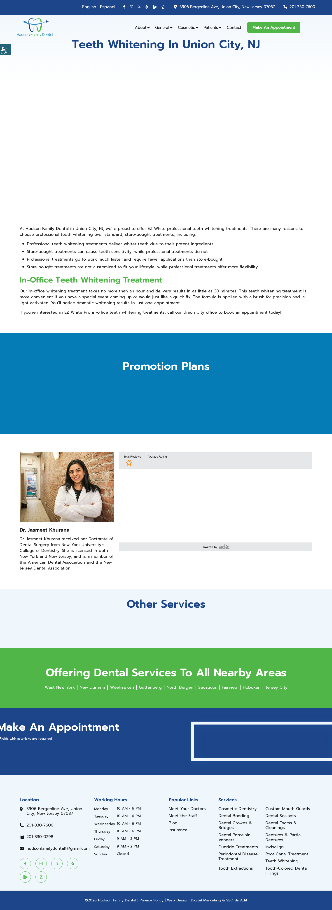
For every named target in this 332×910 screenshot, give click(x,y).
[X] (139, 7)
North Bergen (180, 687)
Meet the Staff (183, 815)
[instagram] (131, 7)
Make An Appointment (274, 27)
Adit (243, 900)
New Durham (92, 687)
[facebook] (124, 7)
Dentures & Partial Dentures (283, 837)
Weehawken (122, 687)
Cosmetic (186, 27)
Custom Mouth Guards (287, 808)
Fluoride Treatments (238, 847)
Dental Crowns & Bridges (235, 825)
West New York (60, 687)
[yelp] (146, 7)
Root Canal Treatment (286, 854)
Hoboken (252, 687)
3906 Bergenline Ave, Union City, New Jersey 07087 (227, 7)
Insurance (178, 830)
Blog (173, 823)
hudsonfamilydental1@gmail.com (58, 848)
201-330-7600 (302, 7)
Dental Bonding (233, 815)
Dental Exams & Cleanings (281, 825)
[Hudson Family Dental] (35, 27)
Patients (211, 27)
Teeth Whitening (281, 861)
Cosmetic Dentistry (237, 808)
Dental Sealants (280, 815)
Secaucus (207, 687)
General (162, 27)
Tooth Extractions (235, 868)
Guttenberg (150, 687)
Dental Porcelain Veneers (234, 837)
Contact (234, 27)
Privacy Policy (152, 900)
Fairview (230, 687)
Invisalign (274, 847)
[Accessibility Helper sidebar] (5, 49)
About (140, 27)
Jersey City (277, 687)
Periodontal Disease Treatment (238, 856)
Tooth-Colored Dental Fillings (286, 871)
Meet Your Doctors (187, 808)
